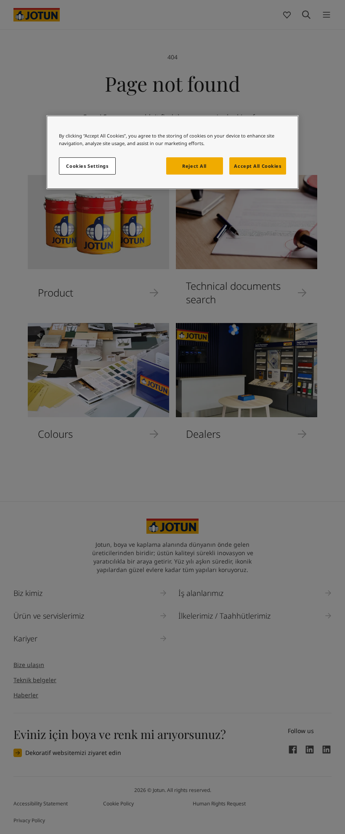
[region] (172, 153)
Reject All (194, 166)
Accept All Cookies (257, 166)
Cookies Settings (87, 166)
